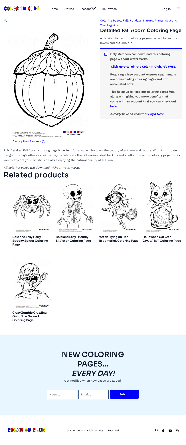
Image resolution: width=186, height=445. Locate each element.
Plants (159, 20)
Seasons (85, 9)
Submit (124, 394)
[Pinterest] (156, 430)
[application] (93, 9)
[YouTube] (170, 430)
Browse (69, 9)
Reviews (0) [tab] (37, 141)
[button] (5, 20)
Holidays (135, 20)
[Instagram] (177, 430)
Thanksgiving (109, 25)
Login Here (155, 114)
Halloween (109, 9)
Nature (148, 20)
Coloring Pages (110, 20)
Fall (125, 20)
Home (53, 9)
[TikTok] (163, 430)
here (113, 106)
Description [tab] (20, 141)
